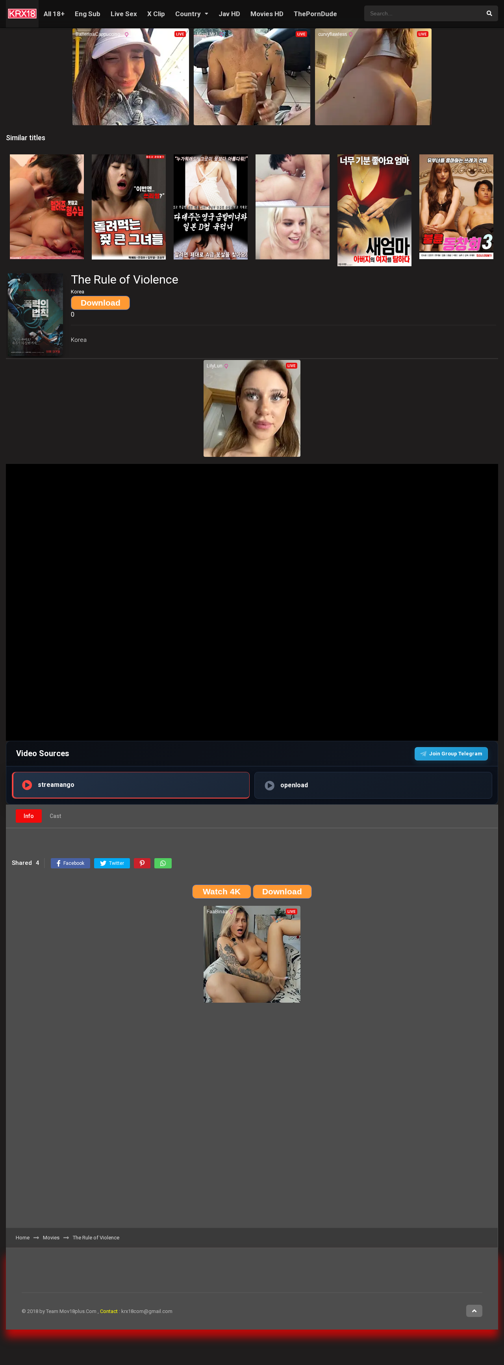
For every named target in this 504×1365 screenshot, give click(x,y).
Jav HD (229, 14)
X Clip (156, 14)
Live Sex (124, 14)
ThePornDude (315, 14)
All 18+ (54, 14)
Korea (79, 339)
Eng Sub (87, 14)
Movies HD (267, 14)
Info (29, 816)
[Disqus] (252, 1118)
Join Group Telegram (455, 754)
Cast (55, 816)
